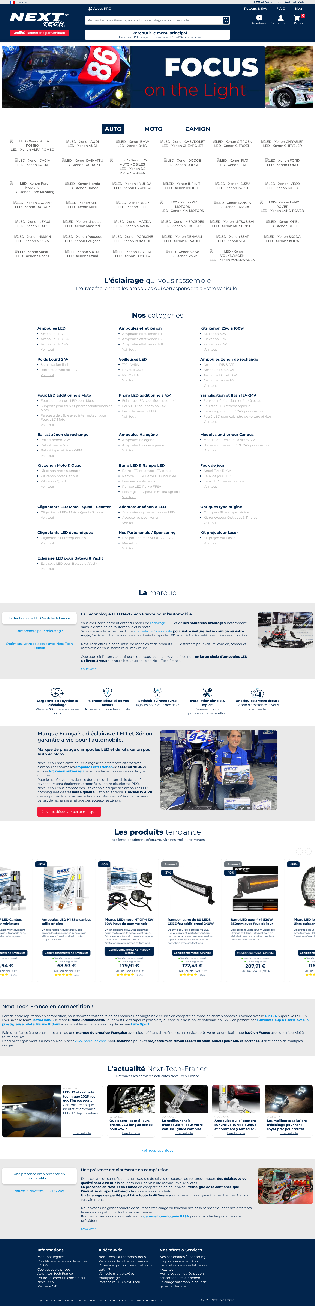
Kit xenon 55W (215, 339)
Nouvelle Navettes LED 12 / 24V (39, 1191)
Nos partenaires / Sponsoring (183, 1257)
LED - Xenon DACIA (32, 165)
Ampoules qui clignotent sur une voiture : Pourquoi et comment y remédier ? (236, 1125)
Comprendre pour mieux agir (39, 631)
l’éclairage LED (161, 623)
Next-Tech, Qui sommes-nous (122, 1257)
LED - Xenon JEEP (132, 207)
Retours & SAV (255, 8)
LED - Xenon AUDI (82, 146)
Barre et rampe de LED (59, 370)
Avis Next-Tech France (55, 1273)
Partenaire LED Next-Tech (119, 1282)
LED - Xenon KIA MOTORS (182, 211)
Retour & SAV (48, 1286)
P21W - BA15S (132, 375)
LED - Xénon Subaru (32, 256)
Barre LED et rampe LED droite (147, 471)
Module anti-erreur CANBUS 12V (229, 440)
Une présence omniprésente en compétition (39, 1176)
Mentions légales (51, 1257)
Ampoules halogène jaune (143, 445)
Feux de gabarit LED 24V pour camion (234, 411)
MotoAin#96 (43, 1020)
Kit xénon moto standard (61, 471)
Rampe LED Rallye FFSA (141, 486)
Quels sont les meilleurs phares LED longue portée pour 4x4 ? (131, 1125)
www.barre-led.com (90, 1041)
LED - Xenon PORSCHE (132, 241)
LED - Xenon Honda (82, 188)
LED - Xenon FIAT (232, 165)
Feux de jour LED (217, 476)
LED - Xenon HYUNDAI (132, 188)
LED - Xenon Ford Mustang (32, 192)
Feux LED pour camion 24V (144, 406)
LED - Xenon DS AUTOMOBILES (132, 171)
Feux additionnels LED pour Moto (67, 401)
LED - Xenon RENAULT (182, 241)
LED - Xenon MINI (82, 207)
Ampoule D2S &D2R (220, 370)
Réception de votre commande (123, 1261)
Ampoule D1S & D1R (219, 365)
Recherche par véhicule (46, 33)
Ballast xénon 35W (55, 440)
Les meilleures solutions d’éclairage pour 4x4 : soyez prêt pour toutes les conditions (288, 1127)
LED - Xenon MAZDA (132, 226)
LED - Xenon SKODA (282, 241)
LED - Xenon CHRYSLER (282, 146)
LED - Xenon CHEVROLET (182, 146)
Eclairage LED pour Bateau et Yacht (69, 563)
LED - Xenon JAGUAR (32, 207)
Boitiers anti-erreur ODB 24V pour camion (237, 445)
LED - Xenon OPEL (282, 226)
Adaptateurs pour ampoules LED (148, 512)
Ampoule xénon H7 (219, 380)
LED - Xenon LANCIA (232, 207)
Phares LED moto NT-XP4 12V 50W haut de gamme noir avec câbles (94, 924)
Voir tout (47, 349)
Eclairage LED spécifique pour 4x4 (149, 401)
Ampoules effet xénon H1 (142, 334)
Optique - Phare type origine (226, 512)
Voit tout (47, 517)
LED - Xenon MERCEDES (182, 226)
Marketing (130, 543)
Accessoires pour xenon (140, 517)
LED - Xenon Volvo (183, 256)
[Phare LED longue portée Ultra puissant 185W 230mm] (283, 888)
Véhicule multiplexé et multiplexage (116, 1275)
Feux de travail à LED (139, 411)
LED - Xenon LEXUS (32, 226)
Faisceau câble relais (138, 481)
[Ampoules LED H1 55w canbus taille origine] (31, 888)
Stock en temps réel (149, 1300)
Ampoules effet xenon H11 (142, 344)
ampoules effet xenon (94, 767)
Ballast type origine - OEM (61, 450)
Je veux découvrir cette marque (69, 812)
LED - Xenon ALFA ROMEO (32, 149)
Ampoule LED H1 (54, 334)
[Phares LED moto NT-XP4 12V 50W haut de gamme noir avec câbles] (94, 888)
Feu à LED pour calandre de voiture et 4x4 (237, 416)
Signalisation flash (55, 365)
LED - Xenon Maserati (82, 226)
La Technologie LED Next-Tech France (39, 618)
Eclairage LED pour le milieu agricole (151, 492)
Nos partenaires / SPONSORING (147, 538)
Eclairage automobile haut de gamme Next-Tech (183, 1284)
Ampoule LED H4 (55, 339)
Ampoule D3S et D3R (220, 375)
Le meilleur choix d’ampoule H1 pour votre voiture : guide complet (182, 1125)
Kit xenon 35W (215, 334)
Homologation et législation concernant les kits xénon (182, 1275)
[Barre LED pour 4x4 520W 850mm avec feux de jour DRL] (220, 888)
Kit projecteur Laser (219, 538)
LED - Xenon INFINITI (182, 188)
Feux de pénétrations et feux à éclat (232, 401)
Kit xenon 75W (215, 344)
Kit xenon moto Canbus (59, 476)
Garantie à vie (60, 1300)
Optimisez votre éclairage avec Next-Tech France (39, 646)
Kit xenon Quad (53, 481)
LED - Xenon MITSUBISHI (232, 226)
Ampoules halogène (138, 440)
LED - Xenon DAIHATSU (82, 165)
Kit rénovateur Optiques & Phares (230, 517)
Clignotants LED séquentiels (63, 538)
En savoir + (88, 669)
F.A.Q (280, 8)
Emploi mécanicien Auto (179, 1261)
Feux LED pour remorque (224, 481)
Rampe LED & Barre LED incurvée (149, 476)
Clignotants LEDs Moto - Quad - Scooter (72, 512)
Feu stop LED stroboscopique (227, 406)
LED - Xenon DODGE (182, 165)
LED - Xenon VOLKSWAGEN (232, 260)
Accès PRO (101, 8)
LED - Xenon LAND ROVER (282, 211)
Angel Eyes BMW (217, 471)
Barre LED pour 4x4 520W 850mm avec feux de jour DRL (217, 924)
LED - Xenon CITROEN (232, 146)
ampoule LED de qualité (153, 631)
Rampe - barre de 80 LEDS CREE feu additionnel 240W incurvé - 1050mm (156, 924)
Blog (298, 8)
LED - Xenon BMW (132, 146)
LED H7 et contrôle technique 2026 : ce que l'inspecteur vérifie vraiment (79, 1098)
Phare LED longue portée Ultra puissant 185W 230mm (282, 922)
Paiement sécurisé (83, 1300)
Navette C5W (132, 370)
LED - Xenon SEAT (232, 241)
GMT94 (271, 1016)
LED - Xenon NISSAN (32, 241)
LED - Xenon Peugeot (82, 241)
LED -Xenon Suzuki (82, 256)
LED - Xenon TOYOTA (132, 256)
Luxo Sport (140, 1024)
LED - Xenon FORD (282, 165)
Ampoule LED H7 (54, 344)
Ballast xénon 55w (55, 445)
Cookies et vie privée (54, 1269)
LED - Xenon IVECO (282, 188)
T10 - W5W (131, 365)
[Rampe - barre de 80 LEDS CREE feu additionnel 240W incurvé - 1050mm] (157, 888)
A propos (43, 1300)
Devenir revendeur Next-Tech (116, 1300)
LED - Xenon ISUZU (232, 188)
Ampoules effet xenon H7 (142, 339)
